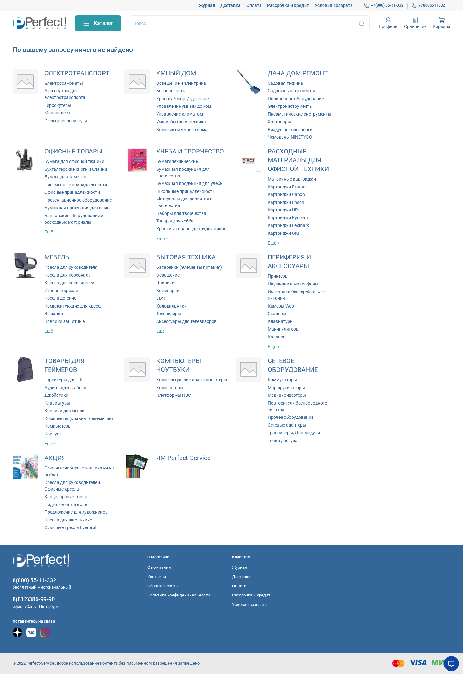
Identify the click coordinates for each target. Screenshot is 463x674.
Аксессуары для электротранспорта (64, 94)
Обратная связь (162, 586)
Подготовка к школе (65, 504)
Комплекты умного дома (182, 129)
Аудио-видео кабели (65, 387)
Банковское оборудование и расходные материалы (73, 219)
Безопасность (170, 90)
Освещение (168, 275)
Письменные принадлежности (75, 184)
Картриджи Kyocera (288, 217)
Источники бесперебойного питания (296, 295)
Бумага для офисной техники (74, 161)
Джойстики (56, 395)
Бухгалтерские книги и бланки (75, 169)
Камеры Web (281, 305)
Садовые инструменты (291, 90)
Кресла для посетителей (69, 282)
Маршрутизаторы (286, 387)
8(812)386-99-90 (34, 599)
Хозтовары (279, 121)
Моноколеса (57, 112)
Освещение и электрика (181, 83)
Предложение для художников (76, 512)
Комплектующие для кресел (73, 305)
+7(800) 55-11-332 (387, 5)
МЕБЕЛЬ (56, 257)
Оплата (254, 5)
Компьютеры (57, 426)
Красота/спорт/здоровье (182, 98)
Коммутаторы (282, 379)
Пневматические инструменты (299, 114)
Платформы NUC (173, 395)
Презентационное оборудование (78, 200)
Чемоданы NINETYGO (290, 137)
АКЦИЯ (55, 458)
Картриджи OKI (283, 233)
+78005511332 (432, 5)
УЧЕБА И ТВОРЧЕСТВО (190, 151)
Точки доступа (283, 440)
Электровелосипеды (65, 120)
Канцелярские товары (67, 496)
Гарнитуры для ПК (63, 379)
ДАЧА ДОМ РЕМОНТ (298, 73)
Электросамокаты (63, 83)
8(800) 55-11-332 (34, 580)
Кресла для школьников (69, 519)
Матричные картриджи (292, 178)
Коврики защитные (64, 321)
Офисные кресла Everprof (70, 527)
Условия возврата (334, 5)
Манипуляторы (284, 328)
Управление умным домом (183, 106)
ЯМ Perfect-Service (183, 458)
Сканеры (277, 313)
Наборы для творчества (181, 213)
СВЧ (160, 298)
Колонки (277, 336)
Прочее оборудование (290, 417)
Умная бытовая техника (181, 121)
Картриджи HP (283, 209)
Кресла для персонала (67, 275)
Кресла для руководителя (71, 267)
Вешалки (53, 313)
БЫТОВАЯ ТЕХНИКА (186, 257)
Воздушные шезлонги (290, 129)
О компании (159, 567)
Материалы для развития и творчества (184, 202)
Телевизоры (168, 313)
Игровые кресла (61, 290)
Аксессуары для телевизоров (186, 321)
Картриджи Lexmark (288, 225)
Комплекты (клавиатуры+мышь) (78, 418)
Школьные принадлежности (185, 191)
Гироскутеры (57, 105)
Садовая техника (285, 83)
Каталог (103, 23)
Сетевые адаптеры (287, 425)
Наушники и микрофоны (293, 283)
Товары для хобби (175, 220)
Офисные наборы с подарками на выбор (79, 471)
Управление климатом (179, 114)
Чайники (165, 282)
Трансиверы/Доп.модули (294, 432)
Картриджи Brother (287, 186)
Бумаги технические (177, 161)
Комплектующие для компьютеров (192, 379)
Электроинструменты (290, 106)
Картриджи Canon (286, 194)
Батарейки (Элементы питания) (189, 267)
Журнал (207, 5)
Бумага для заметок (65, 176)
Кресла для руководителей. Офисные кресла (72, 486)
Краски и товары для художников (191, 228)
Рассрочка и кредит (288, 5)
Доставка (230, 5)
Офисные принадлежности (72, 192)
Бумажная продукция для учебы (190, 183)
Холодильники (171, 305)
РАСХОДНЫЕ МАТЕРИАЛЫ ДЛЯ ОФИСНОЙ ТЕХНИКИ (298, 160)
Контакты (156, 576)
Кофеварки (168, 290)
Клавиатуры (281, 321)
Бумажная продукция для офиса (78, 207)
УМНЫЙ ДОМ (176, 73)
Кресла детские (60, 298)
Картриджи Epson (286, 202)
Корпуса (53, 433)
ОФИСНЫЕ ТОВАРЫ (73, 151)
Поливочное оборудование (296, 98)
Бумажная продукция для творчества (183, 172)
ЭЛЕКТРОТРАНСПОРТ (77, 73)
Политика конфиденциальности (178, 595)
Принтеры (278, 276)
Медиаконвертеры (287, 395)
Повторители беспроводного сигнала (297, 406)
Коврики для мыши (64, 410)
